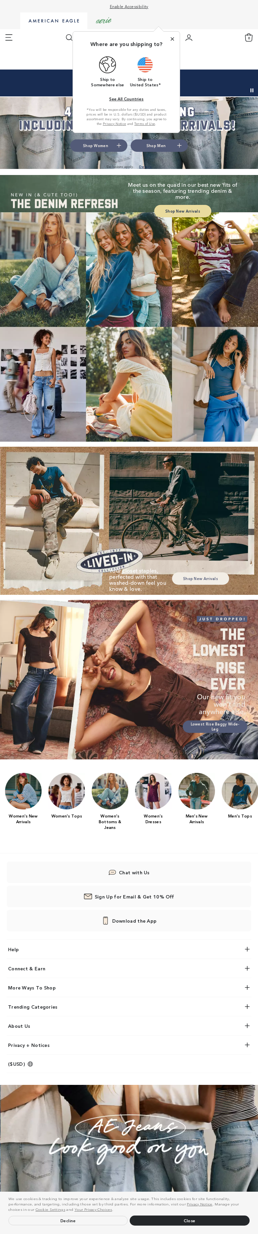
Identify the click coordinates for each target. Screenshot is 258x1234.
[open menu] (9, 38)
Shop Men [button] (233, 81)
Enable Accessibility (129, 6)
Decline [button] (68, 1220)
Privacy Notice (199, 1203)
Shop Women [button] (199, 81)
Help (13, 949)
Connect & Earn (26, 968)
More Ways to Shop (32, 987)
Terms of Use (144, 123)
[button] (115, 1210)
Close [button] (190, 1220)
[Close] (172, 39)
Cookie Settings (51, 1209)
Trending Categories (33, 1006)
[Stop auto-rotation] (252, 90)
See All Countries (126, 98)
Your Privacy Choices (93, 1209)
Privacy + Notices (29, 1045)
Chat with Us (134, 872)
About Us (19, 1025)
